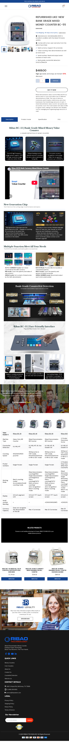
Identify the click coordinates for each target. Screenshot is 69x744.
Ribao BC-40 (33, 434)
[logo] (34, 6)
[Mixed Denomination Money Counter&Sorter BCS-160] (60, 423)
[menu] (6, 6)
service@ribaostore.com (13, 692)
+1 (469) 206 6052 (11, 689)
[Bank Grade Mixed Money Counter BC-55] (47, 423)
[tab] (33, 411)
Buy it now (52, 90)
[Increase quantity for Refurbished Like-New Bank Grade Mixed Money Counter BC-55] (47, 81)
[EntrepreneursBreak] (34, 402)
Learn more (62, 32)
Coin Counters (9, 666)
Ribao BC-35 (17, 434)
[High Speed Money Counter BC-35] (20, 423)
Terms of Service (10, 710)
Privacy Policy (9, 700)
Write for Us (8, 678)
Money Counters (10, 662)
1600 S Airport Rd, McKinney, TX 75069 (18, 686)
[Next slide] (31, 49)
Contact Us (8, 672)
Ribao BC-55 (49, 434)
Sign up (39, 74)
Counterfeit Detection (11, 675)
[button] (39, 28)
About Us (7, 669)
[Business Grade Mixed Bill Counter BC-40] (33, 423)
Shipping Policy (9, 703)
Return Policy (9, 707)
